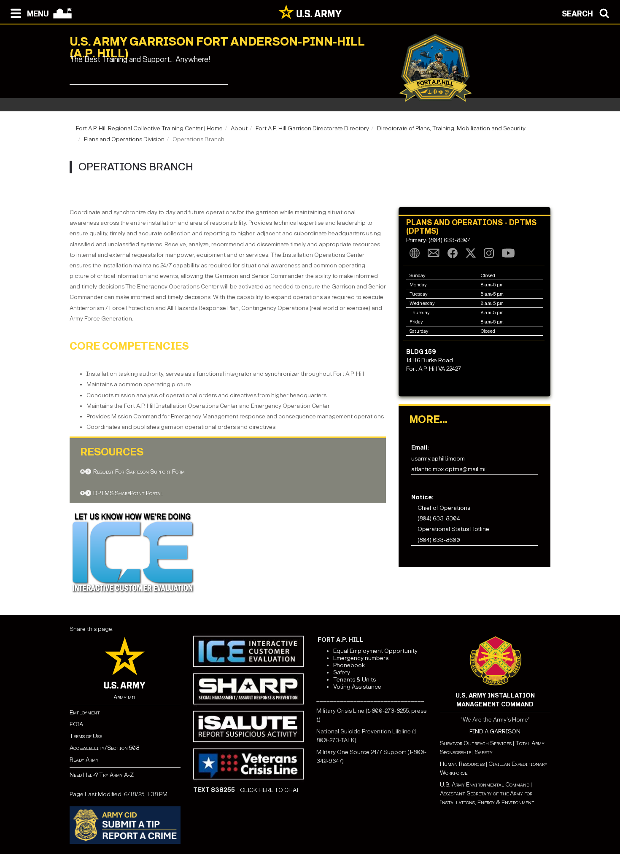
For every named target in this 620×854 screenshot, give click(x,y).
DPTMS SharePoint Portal (128, 493)
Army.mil (124, 697)
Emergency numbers (360, 658)
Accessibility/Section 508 (104, 748)
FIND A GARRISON (494, 731)
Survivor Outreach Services (476, 743)
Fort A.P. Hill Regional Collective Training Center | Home (149, 128)
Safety (341, 672)
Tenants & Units (354, 679)
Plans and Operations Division (124, 139)
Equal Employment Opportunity (375, 651)
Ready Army (84, 759)
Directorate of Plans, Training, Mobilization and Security (451, 128)
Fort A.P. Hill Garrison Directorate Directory (312, 128)
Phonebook (349, 665)
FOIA (76, 724)
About (239, 128)
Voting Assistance (357, 686)
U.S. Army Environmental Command (484, 784)
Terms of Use (86, 736)
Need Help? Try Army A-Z (102, 775)
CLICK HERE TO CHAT (269, 790)
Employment (85, 712)
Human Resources (462, 764)
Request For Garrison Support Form (139, 471)
